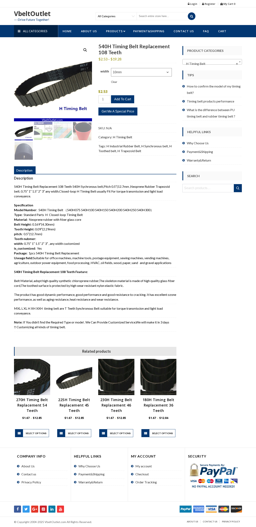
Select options (36, 433)
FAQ (206, 31)
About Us (89, 31)
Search (238, 188)
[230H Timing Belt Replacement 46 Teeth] (116, 377)
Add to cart (122, 99)
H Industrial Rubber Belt (123, 146)
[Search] (192, 16)
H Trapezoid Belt (129, 151)
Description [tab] (24, 170)
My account (143, 466)
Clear (114, 81)
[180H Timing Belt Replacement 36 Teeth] (158, 377)
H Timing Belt (122, 137)
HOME (67, 31)
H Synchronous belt (154, 146)
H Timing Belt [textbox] (211, 63)
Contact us (184, 31)
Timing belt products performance (210, 101)
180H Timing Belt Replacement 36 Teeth (158, 405)
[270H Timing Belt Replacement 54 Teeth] (32, 377)
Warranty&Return (199, 160)
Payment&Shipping (148, 31)
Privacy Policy (31, 482)
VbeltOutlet (32, 13)
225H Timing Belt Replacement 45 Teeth (74, 405)
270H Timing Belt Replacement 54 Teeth (32, 405)
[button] (85, 50)
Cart (222, 31)
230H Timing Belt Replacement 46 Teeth (116, 405)
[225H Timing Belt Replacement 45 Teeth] (74, 377)
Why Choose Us (198, 143)
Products (114, 31)
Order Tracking (146, 482)
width (104, 71)
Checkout (142, 474)
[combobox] (212, 62)
